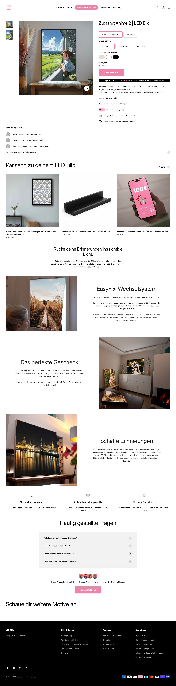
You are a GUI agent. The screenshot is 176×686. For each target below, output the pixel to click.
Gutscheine (108, 640)
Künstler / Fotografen (112, 636)
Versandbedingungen (145, 648)
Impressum (140, 636)
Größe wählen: (105, 41)
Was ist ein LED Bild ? (70, 640)
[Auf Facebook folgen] (7, 668)
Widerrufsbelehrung (144, 644)
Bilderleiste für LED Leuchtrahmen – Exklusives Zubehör (86, 231)
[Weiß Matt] (109, 57)
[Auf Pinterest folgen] (19, 668)
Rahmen (116, 7)
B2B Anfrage (108, 644)
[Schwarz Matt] (116, 57)
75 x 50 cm (123, 46)
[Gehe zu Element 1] (9, 25)
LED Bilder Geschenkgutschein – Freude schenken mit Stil (142, 231)
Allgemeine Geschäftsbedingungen (150, 653)
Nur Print (130, 34)
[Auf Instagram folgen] (13, 668)
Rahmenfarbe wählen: (108, 52)
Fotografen (105, 7)
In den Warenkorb (111, 72)
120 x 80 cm (140, 46)
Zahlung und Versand (70, 648)
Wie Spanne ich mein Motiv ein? (75, 644)
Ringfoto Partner (110, 648)
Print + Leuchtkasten (110, 34)
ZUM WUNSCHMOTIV (86, 7)
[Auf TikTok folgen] (25, 668)
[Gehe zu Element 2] (9, 35)
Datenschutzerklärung (145, 640)
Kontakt (64, 653)
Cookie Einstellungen (145, 657)
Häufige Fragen (67, 636)
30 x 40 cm (106, 46)
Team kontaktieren (88, 590)
